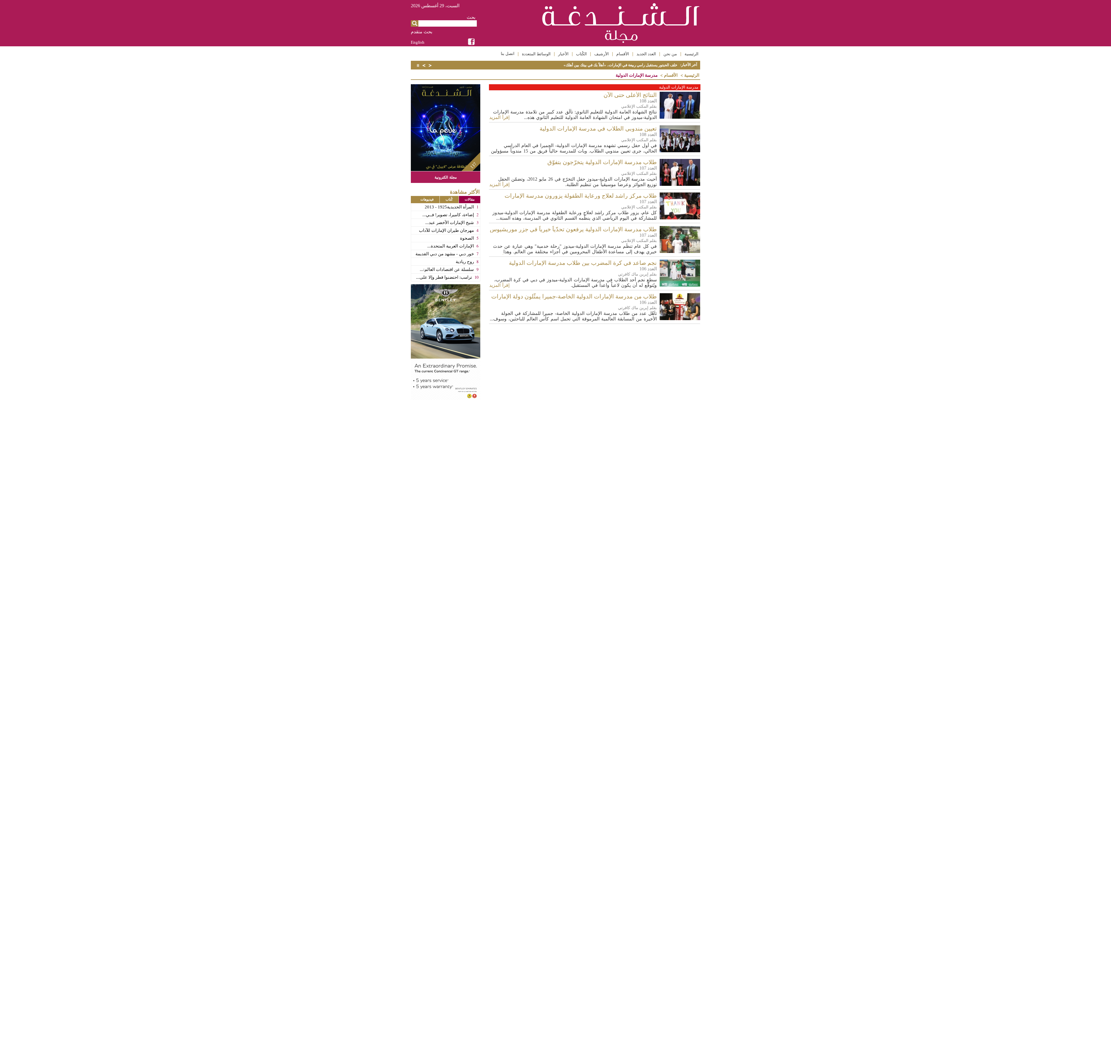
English (417, 42)
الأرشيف (601, 54)
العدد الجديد (646, 54)
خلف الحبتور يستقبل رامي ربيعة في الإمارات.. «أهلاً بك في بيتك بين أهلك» (620, 65)
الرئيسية (691, 54)
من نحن (670, 54)
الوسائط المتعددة (536, 54)
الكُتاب (581, 54)
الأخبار (563, 54)
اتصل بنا (507, 53)
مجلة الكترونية (446, 177)
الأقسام (622, 54)
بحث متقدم (421, 31)
